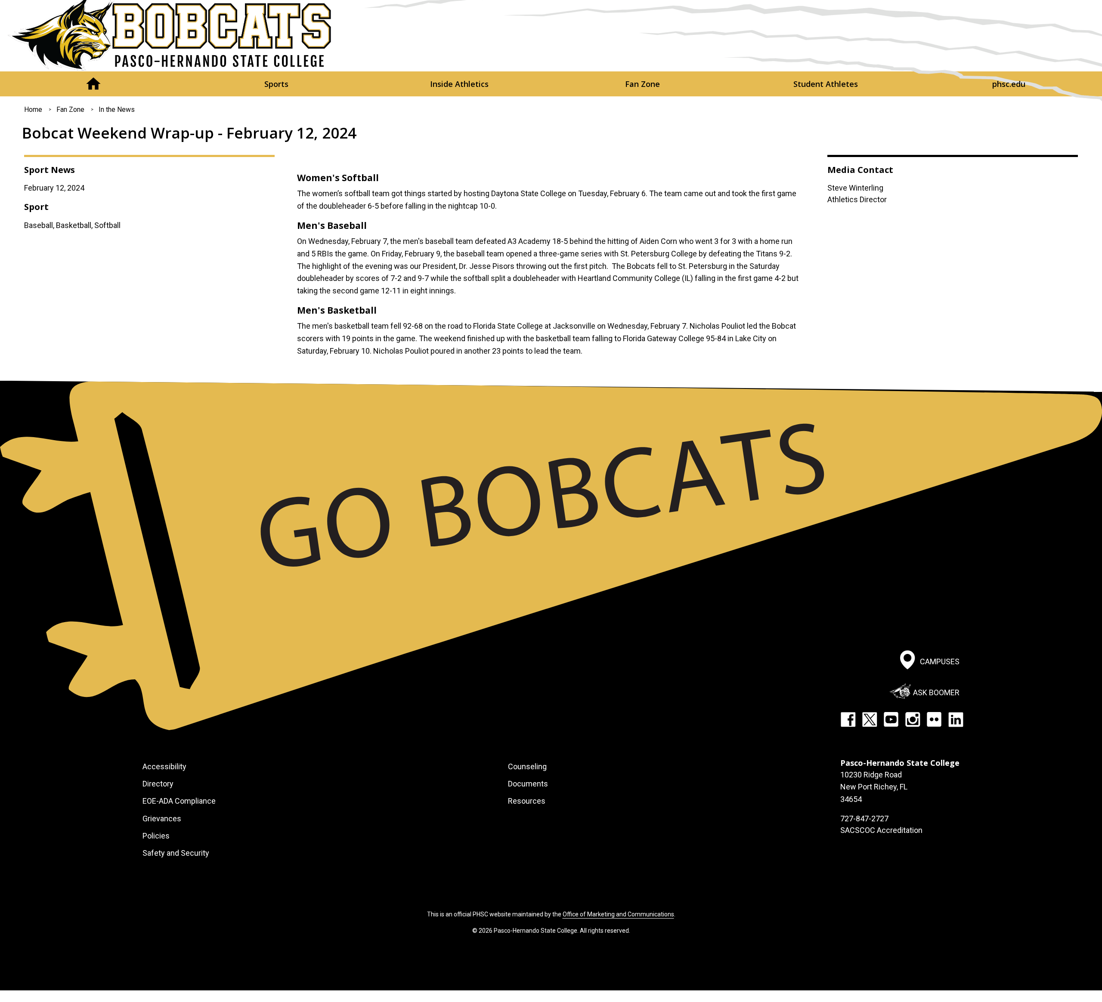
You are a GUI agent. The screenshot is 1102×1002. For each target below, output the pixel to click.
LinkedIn (955, 719)
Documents (528, 783)
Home (93, 84)
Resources (526, 800)
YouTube (891, 719)
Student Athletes (825, 84)
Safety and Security (175, 852)
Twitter (869, 719)
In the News (117, 109)
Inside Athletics (459, 84)
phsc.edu (1008, 84)
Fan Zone (642, 84)
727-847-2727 (864, 818)
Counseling (527, 766)
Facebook (848, 719)
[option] (551, 163)
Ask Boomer (936, 692)
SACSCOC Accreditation (881, 830)
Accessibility (164, 766)
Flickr (934, 719)
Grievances (161, 818)
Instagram (912, 719)
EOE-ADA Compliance (179, 800)
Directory (157, 783)
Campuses (940, 661)
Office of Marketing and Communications (618, 914)
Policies (156, 835)
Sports (276, 84)
